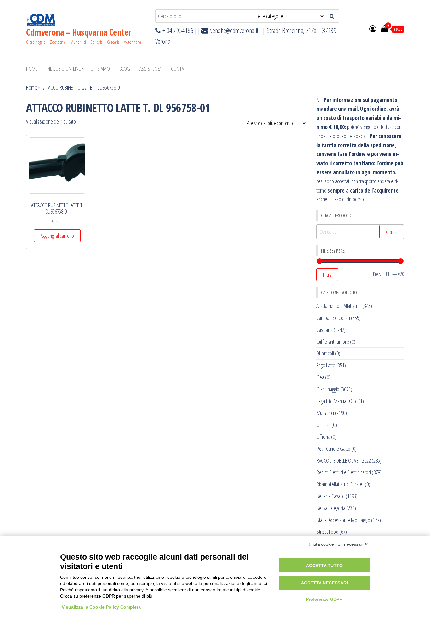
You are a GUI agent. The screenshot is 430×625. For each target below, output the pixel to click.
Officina (323, 436)
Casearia (324, 329)
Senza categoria (330, 508)
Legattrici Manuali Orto (337, 401)
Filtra (327, 274)
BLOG (124, 68)
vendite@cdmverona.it (234, 30)
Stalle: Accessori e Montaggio (343, 520)
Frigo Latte (325, 365)
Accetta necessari (324, 582)
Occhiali (323, 424)
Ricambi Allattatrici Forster (340, 484)
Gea (320, 377)
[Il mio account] (372, 28)
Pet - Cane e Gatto (333, 448)
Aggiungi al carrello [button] (57, 235)
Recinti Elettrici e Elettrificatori (343, 472)
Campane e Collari (333, 317)
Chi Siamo (100, 68)
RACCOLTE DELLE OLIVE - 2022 (343, 460)
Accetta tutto (324, 565)
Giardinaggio (327, 389)
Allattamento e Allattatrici (338, 306)
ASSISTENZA (150, 68)
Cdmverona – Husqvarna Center (78, 32)
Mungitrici (325, 412)
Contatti (180, 68)
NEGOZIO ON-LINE (64, 68)
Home (32, 68)
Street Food (327, 531)
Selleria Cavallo (330, 496)
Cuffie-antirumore (332, 341)
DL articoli (325, 353)
